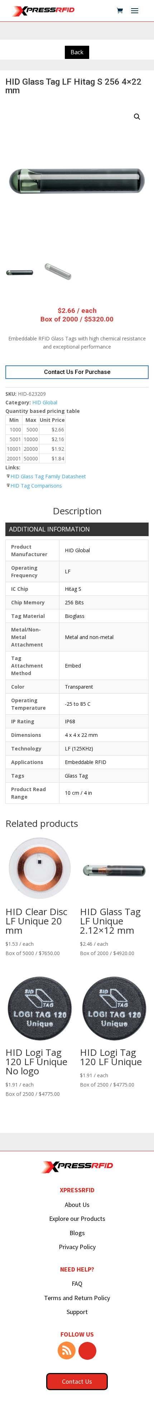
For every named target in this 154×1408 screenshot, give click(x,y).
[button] (137, 116)
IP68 (70, 721)
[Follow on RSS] (67, 1350)
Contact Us (77, 1381)
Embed (73, 665)
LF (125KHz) (79, 748)
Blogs (77, 1233)
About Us (77, 1204)
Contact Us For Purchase (77, 372)
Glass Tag (76, 775)
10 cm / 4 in (78, 792)
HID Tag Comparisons (36, 485)
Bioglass (75, 616)
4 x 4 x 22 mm (81, 735)
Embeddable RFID (85, 762)
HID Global (44, 402)
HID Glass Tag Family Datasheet (48, 476)
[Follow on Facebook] (87, 1351)
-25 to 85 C (78, 703)
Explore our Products (77, 1218)
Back (77, 52)
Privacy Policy (77, 1247)
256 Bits (74, 602)
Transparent (79, 686)
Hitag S (73, 588)
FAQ (77, 1283)
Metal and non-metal (89, 637)
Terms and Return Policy (77, 1298)
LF (68, 571)
